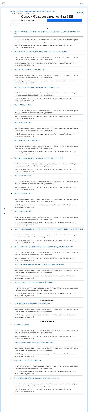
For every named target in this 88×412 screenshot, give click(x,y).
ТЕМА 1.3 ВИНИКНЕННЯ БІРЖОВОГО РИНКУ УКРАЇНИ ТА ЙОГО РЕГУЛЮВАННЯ (40, 52)
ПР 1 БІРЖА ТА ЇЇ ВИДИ (21, 325)
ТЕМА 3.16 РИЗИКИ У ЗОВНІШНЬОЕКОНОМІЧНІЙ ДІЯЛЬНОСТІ (34, 282)
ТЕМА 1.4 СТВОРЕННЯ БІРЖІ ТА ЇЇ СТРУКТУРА (29, 69)
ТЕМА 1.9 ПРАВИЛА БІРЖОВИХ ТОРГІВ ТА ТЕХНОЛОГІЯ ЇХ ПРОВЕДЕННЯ (38, 158)
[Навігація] (10, 3)
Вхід (83, 3)
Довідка (80, 12)
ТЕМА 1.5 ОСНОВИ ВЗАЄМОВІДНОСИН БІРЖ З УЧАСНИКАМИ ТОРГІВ (37, 87)
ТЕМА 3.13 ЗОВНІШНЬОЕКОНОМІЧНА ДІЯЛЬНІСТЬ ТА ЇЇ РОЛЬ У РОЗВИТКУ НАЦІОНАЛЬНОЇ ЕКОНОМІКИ (48, 229)
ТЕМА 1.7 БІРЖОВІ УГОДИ (22, 123)
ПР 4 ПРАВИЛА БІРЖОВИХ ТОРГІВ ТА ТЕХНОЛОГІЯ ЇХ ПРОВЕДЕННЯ (37, 378)
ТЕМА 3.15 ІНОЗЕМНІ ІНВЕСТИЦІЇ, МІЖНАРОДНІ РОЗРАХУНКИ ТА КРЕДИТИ (39, 265)
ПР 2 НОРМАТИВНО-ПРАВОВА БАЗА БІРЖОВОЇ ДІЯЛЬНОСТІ (34, 343)
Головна (12, 11)
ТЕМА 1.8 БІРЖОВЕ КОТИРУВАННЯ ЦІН (27, 140)
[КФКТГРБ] (4, 3)
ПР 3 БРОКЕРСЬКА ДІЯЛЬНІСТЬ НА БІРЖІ (28, 360)
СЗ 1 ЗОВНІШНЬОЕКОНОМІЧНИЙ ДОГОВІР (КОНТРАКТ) (32, 304)
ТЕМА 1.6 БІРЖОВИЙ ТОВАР (23, 105)
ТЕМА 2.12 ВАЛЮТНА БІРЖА (23, 211)
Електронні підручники (24, 11)
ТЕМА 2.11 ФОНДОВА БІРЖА (23, 194)
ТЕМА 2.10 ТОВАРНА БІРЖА (23, 176)
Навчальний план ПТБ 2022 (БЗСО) (44, 11)
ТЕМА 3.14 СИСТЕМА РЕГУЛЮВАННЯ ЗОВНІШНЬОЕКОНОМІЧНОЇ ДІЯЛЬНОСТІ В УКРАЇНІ (43, 247)
